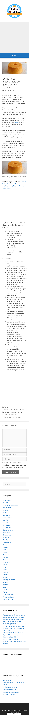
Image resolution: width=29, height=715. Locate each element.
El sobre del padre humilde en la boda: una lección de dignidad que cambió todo (14, 628)
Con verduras (7, 522)
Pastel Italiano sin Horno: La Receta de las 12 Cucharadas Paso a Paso (14, 641)
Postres (5, 575)
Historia (5, 547)
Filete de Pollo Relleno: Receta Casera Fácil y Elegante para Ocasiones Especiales (13, 635)
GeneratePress (14, 712)
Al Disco (5, 502)
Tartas (5, 589)
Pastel (5, 567)
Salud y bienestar (9, 579)
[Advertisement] (14, 37)
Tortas (6, 407)
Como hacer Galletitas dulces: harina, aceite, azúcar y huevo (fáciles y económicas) (13, 412)
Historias (6, 550)
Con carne (6, 515)
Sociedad (6, 584)
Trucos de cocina (8, 594)
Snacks (5, 582)
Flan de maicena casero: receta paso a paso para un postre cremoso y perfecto (13, 622)
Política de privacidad (10, 687)
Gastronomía (7, 542)
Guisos (5, 545)
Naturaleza (6, 557)
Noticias (5, 560)
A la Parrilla (7, 500)
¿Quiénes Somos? (9, 694)
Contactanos (7, 680)
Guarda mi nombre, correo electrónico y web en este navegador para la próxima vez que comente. (14, 465)
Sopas (5, 587)
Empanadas (7, 535)
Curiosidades (7, 527)
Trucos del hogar (8, 597)
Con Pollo (6, 520)
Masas (5, 552)
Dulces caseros (8, 530)
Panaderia (6, 562)
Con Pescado (7, 517)
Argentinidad (7, 507)
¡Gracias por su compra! (11, 692)
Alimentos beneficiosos (10, 505)
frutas (17, 122)
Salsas (5, 577)
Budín (5, 512)
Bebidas (6, 510)
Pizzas (5, 570)
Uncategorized (8, 599)
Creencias (6, 525)
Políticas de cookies (9, 689)
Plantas (5, 572)
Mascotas (6, 555)
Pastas (5, 565)
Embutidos (6, 532)
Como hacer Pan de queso (12, 417)
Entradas (6, 537)
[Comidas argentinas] (14, 11)
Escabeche (6, 540)
